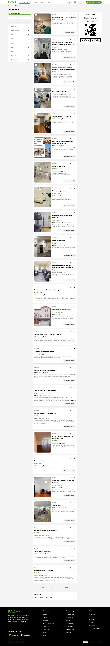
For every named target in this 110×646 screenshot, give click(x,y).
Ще (49, 2)
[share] (71, 15)
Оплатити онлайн (96, 628)
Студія (13, 35)
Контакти (68, 632)
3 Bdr (12, 43)
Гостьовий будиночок (59, 191)
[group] (19, 19)
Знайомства (46, 629)
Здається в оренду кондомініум (45, 390)
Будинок (13, 55)
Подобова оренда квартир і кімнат (64, 17)
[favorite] (74, 15)
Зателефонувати (68, 32)
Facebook (93, 617)
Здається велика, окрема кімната (45, 370)
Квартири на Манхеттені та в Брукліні (62, 217)
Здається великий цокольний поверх (47, 290)
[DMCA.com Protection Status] (85, 642)
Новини (45, 632)
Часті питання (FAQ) (71, 617)
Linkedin (93, 625)
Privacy (92, 642)
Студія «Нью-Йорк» (59, 166)
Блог (44, 635)
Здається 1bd (56, 505)
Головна (10, 5)
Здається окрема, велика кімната (45, 530)
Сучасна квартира (58, 240)
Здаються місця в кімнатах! (61, 116)
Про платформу (70, 614)
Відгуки (68, 620)
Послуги (43, 2)
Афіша (44, 626)
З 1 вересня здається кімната (44, 351)
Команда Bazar (70, 629)
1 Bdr (12, 39)
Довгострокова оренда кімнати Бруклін (63, 482)
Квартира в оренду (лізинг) (43, 570)
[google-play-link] (13, 634)
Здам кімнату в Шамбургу (43, 551)
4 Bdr (12, 51)
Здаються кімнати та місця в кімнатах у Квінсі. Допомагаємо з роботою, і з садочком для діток (63, 69)
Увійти (68, 2)
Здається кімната (40, 461)
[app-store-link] (25, 634)
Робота (36, 2)
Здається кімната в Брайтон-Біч (45, 413)
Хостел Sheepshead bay (60, 92)
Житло (45, 617)
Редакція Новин (70, 626)
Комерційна (14, 60)
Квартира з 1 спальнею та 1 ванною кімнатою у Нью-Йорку (63, 266)
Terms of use (98, 642)
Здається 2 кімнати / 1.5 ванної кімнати (47, 334)
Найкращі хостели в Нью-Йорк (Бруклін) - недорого (62, 142)
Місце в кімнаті (15, 30)
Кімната (13, 26)
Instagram (93, 614)
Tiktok (92, 622)
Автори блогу (69, 623)
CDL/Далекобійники (48, 623)
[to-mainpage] (14, 611)
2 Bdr (12, 47)
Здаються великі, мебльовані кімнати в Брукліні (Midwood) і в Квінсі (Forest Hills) (63, 44)
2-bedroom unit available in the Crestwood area (62, 437)
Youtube (93, 619)
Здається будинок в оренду (61, 310)
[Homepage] (12, 2)
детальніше (73, 300)
